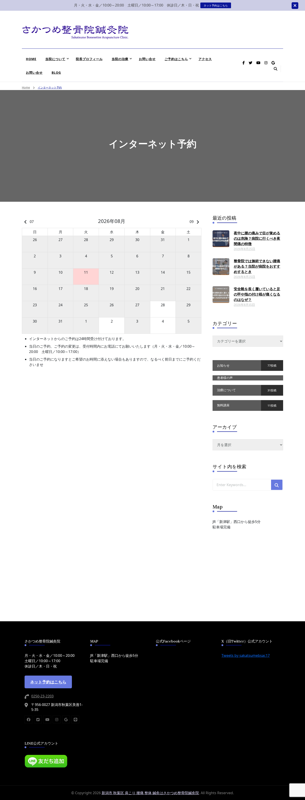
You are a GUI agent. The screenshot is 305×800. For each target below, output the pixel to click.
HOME (31, 59)
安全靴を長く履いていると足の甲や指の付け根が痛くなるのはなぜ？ (257, 294)
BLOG (56, 72)
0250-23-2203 (42, 696)
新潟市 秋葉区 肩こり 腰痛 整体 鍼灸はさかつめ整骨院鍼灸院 (150, 792)
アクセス (205, 59)
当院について (55, 59)
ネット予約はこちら (216, 5)
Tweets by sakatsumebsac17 (245, 655)
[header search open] (275, 68)
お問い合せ (147, 59)
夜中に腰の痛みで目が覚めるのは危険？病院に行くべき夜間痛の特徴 (257, 238)
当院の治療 (120, 59)
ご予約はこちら (176, 59)
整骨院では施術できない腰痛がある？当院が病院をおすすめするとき (257, 266)
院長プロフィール (89, 59)
